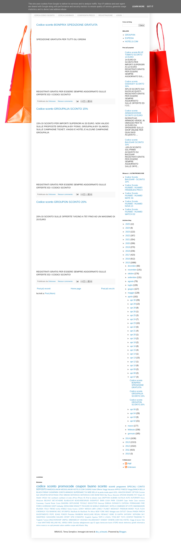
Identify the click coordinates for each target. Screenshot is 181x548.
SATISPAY (128, 514)
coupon (81, 486)
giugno (131, 289)
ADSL (115, 492)
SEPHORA (136, 514)
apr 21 (133, 331)
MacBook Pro (85, 511)
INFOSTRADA (53, 495)
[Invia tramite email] (82, 101)
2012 (127, 446)
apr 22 (133, 327)
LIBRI (94, 509)
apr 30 (133, 300)
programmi (121, 487)
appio (98, 523)
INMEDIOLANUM (53, 489)
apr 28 (133, 308)
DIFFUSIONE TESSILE (78, 503)
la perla (101, 492)
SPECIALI (131, 487)
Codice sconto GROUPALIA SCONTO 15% (62, 108)
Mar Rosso (108, 495)
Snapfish (88, 517)
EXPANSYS (116, 503)
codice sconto (46, 486)
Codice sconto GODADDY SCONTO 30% (134, 83)
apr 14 (133, 354)
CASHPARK (53, 492)
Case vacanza (139, 500)
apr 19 (133, 338)
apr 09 (133, 369)
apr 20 (133, 335)
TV (144, 517)
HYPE (130, 506)
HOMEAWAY (104, 506)
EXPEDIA (129, 38)
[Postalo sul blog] (84, 101)
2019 (127, 247)
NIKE (107, 511)
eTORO (115, 523)
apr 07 (133, 377)
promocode (66, 486)
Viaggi (130, 489)
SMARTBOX (40, 517)
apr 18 (133, 342)
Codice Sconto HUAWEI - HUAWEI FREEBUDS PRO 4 (133, 187)
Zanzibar (76, 523)
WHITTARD (46, 523)
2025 (127, 224)
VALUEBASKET (94, 520)
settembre (132, 277)
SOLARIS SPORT (63, 517)
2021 (127, 239)
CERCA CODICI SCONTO (44, 15)
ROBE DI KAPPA (116, 514)
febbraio (131, 430)
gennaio (131, 434)
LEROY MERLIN (85, 509)
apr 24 (133, 319)
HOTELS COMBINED (117, 506)
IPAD (61, 495)
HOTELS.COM (131, 41)
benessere (104, 523)
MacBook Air (75, 511)
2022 (127, 236)
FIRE (143, 503)
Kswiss (75, 509)
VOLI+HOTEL (124, 520)
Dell (37, 495)
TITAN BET (116, 517)
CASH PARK (110, 500)
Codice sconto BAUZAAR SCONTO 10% (134, 142)
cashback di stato (65, 498)
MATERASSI (75, 495)
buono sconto (97, 486)
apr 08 (133, 373)
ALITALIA (121, 498)
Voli (49, 498)
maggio (131, 293)
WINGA (65, 523)
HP (127, 506)
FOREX (39, 506)
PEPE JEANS (54, 514)
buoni (110, 523)
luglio (130, 285)
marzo (131, 426)
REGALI (97, 514)
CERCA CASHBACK (66, 15)
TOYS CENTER (127, 517)
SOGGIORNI (51, 517)
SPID (72, 517)
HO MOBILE (94, 506)
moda (106, 492)
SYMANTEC (79, 517)
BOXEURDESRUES (82, 500)
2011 (127, 450)
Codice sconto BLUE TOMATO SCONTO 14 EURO (134, 54)
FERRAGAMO (135, 503)
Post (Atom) (50, 293)
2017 (127, 255)
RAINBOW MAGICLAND (84, 514)
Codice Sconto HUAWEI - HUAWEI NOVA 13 (133, 203)
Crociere (142, 492)
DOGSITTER (92, 503)
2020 (127, 243)
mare (99, 498)
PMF (129, 464)
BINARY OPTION (132, 492)
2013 (127, 442)
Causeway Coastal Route (45, 503)
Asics (143, 498)
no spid (50, 525)
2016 (127, 259)
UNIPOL (65, 520)
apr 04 (133, 413)
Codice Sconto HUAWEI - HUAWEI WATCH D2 (133, 211)
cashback (54, 498)
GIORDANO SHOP (49, 506)
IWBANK (67, 495)
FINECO (124, 489)
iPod (87, 498)
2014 (127, 438)
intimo (38, 525)
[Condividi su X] (86, 101)
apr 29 (133, 304)
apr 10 (133, 365)
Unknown (131, 467)
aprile (130, 297)
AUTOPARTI (135, 498)
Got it (150, 6)
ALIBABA (114, 498)
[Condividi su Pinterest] (91, 101)
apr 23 (133, 323)
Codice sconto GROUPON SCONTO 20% (61, 201)
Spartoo (95, 517)
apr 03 (133, 417)
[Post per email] (77, 101)
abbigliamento (85, 523)
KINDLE (64, 509)
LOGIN (119, 15)
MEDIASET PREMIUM (119, 509)
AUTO (128, 498)
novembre (132, 270)
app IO (92, 523)
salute (62, 525)
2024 (127, 228)
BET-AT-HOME (57, 500)
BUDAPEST (94, 500)
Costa (58, 503)
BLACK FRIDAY (42, 492)
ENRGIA (108, 503)
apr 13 (133, 358)
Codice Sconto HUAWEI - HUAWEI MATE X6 (133, 195)
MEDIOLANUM (67, 489)
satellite (67, 525)
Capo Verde (128, 500)
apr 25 (133, 315)
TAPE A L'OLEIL (105, 517)
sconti (112, 486)
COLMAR (119, 500)
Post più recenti (43, 289)
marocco (44, 525)
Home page (76, 289)
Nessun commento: (66, 101)
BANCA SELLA (139, 489)
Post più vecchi (108, 289)
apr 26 (133, 312)
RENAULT (104, 514)
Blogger (122, 532)
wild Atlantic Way (82, 525)
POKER (64, 514)
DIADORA (64, 503)
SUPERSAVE (79, 492)
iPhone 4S (81, 498)
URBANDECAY (74, 520)
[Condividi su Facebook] (89, 101)
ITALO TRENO (49, 509)
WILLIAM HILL (56, 523)
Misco (93, 511)
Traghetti (39, 520)
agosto (131, 281)
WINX (70, 523)
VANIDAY (103, 520)
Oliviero (129, 511)
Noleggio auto (114, 511)
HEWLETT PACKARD (82, 506)
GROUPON (130, 35)
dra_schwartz (101, 532)
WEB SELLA (92, 492)
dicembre (132, 266)
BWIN (102, 500)
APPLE (117, 489)
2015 (127, 263)
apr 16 (133, 346)
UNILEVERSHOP (55, 520)
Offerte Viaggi (102, 489)
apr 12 (133, 362)
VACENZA (84, 520)
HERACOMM (68, 506)
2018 (127, 251)
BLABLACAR (69, 500)
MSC (59, 511)
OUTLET (123, 511)
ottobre (131, 274)
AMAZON (121, 492)
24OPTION (106, 498)
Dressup (101, 503)
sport (111, 492)
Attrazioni (39, 500)
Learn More (138, 6)
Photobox (71, 514)
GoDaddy (60, 506)
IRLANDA (39, 509)
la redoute (93, 498)
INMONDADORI (139, 506)
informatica (141, 523)
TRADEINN (138, 517)
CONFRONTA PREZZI (86, 15)
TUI (85, 492)
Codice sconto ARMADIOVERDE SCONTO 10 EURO (133, 113)
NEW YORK (100, 511)
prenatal (56, 525)
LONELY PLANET (103, 509)
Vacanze (111, 489)
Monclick (116, 495)
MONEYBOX (99, 495)
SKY (143, 514)
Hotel (94, 489)
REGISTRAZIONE (106, 15)
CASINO (88, 489)
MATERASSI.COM (87, 495)
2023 (127, 232)
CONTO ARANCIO (66, 492)
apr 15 (133, 350)
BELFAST (47, 500)
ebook (121, 523)
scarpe (72, 525)
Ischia (58, 509)
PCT (135, 495)
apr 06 (133, 409)
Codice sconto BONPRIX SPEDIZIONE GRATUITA (67, 24)
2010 (127, 454)
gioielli (134, 523)
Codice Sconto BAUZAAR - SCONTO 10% (135, 179)
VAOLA (44, 498)
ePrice (75, 498)
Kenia (70, 509)
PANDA (135, 511)
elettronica (127, 523)
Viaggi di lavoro (135, 520)
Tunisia (45, 520)
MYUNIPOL (66, 511)
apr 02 (133, 421)
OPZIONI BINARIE (127, 495)
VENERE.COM (113, 520)
